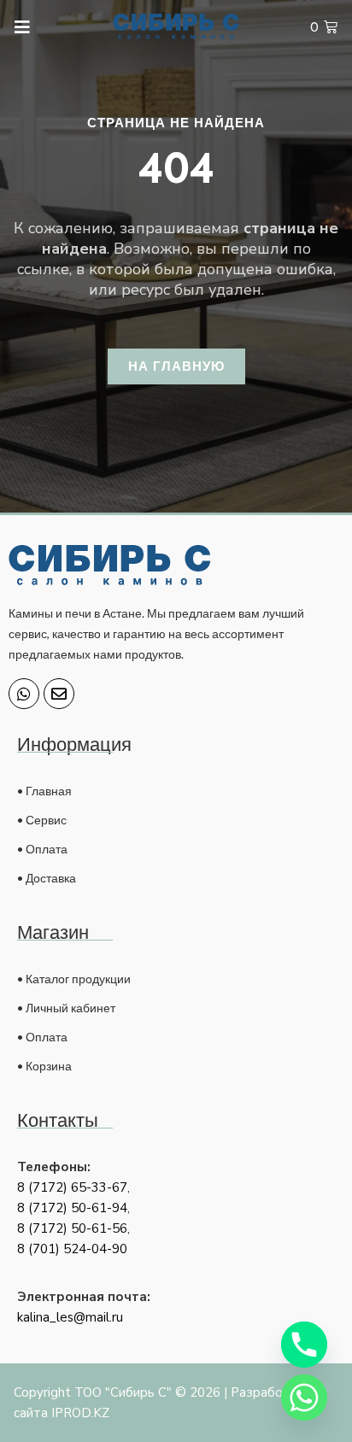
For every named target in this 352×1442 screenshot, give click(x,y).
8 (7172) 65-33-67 (72, 1187)
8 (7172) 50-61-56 (72, 1228)
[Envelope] (59, 693)
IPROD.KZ (80, 1412)
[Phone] (304, 1345)
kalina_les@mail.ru (70, 1317)
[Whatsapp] (24, 693)
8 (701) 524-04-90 (72, 1248)
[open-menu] (14, 28)
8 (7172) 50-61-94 (72, 1207)
